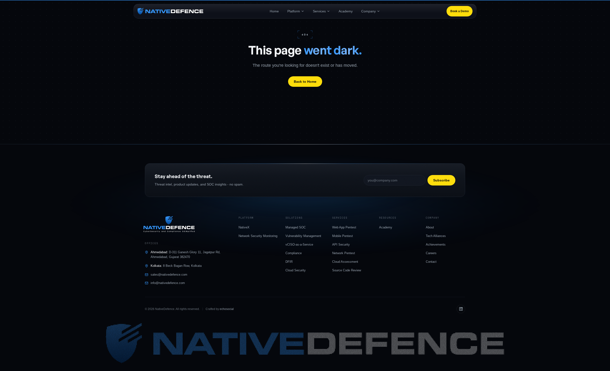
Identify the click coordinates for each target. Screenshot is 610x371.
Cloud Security (295, 270)
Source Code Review (346, 270)
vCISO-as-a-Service (299, 244)
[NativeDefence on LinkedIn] (461, 309)
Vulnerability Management (303, 236)
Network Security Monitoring (258, 236)
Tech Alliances (436, 236)
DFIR (289, 261)
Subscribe (441, 180)
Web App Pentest (344, 227)
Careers (431, 253)
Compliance (293, 253)
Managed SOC (295, 227)
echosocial (227, 309)
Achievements (436, 244)
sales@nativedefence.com (169, 274)
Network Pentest (343, 253)
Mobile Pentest (342, 236)
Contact (431, 261)
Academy (385, 227)
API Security (341, 244)
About (430, 227)
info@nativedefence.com (168, 283)
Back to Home (305, 81)
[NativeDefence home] (170, 11)
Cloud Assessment (345, 261)
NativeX (244, 227)
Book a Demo (459, 11)
